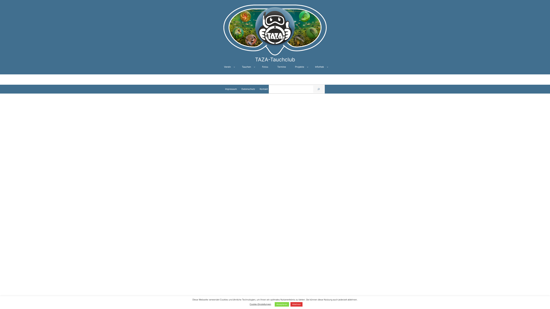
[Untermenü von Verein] (234, 67)
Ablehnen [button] (296, 304)
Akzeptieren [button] (281, 304)
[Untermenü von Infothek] (327, 67)
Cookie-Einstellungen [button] (260, 304)
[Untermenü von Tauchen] (254, 67)
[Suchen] (318, 89)
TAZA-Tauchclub (275, 59)
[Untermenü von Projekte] (307, 67)
